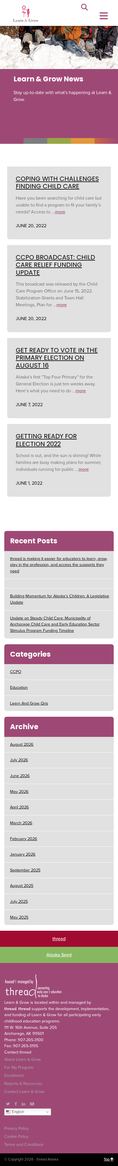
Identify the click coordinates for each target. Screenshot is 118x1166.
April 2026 (19, 807)
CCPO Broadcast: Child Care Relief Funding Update (55, 265)
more (60, 212)
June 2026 (20, 775)
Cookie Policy (16, 1136)
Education (19, 687)
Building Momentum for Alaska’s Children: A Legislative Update (59, 599)
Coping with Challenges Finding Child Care (57, 182)
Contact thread (17, 1052)
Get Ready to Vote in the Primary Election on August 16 (57, 358)
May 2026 (19, 791)
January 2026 (23, 854)
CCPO (15, 671)
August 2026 (22, 744)
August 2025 (21, 885)
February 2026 (23, 838)
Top (107, 1159)
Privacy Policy (16, 1128)
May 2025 (19, 917)
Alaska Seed (59, 955)
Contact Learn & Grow (24, 1091)
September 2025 (25, 870)
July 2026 (19, 760)
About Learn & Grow (22, 1059)
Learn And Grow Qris (29, 703)
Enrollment (13, 1075)
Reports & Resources (23, 1083)
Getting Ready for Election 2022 (46, 440)
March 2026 (21, 823)
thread (59, 939)
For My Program (19, 1067)
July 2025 (19, 901)
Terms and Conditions (24, 1144)
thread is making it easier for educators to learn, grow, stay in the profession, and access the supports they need (58, 565)
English (17, 1112)
